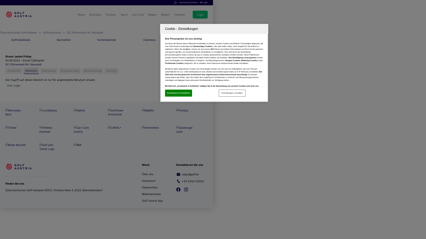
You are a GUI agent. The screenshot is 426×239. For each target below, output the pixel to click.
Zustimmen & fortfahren (178, 93)
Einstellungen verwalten (232, 93)
